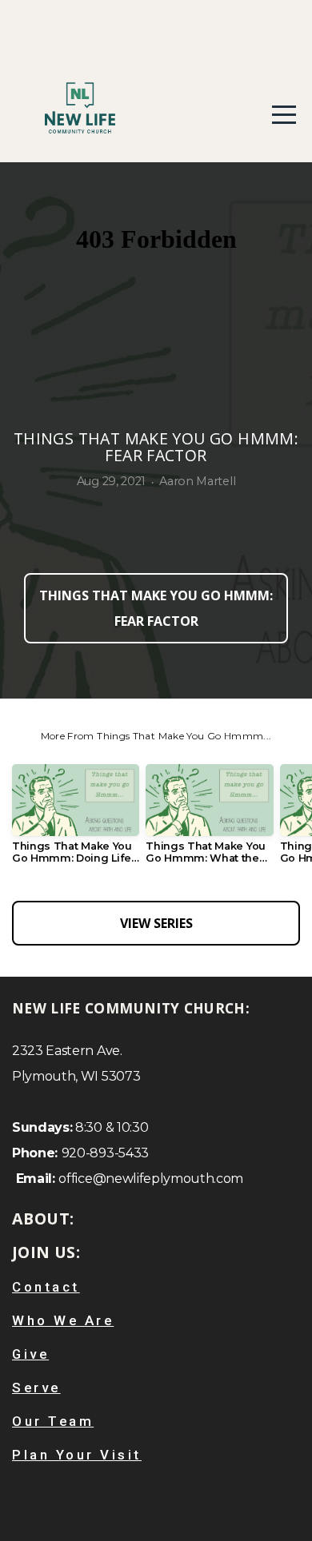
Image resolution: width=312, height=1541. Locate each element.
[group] (75, 820)
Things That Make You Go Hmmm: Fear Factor (156, 608)
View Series (156, 923)
